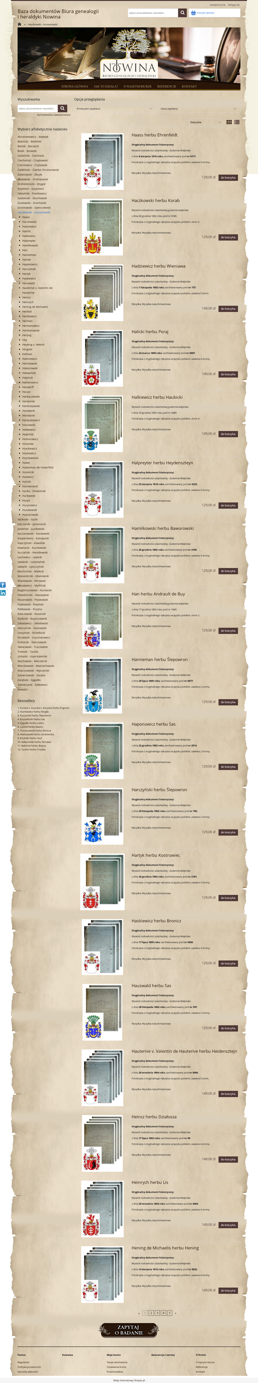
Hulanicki (28, 472)
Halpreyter (29, 240)
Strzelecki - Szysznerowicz (34, 637)
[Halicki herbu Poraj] (102, 358)
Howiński (28, 434)
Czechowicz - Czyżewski (32, 165)
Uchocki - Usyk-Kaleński (32, 656)
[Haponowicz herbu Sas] (102, 750)
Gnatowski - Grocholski (32, 203)
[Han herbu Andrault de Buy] (102, 620)
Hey (24, 340)
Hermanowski (30, 330)
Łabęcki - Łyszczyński (31, 566)
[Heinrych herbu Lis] (102, 1209)
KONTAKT (189, 86)
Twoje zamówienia (117, 1362)
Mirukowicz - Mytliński (32, 585)
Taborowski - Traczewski (33, 647)
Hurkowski (28, 496)
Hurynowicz (29, 505)
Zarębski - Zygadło (29, 680)
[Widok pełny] (236, 122)
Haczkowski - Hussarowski (34, 212)
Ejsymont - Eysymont (31, 188)
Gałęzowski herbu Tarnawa (36, 742)
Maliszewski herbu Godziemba (37, 734)
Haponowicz (30, 264)
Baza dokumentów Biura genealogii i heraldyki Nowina (58, 14)
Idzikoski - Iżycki (28, 519)
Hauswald (28, 283)
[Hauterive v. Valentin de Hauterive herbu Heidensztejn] (102, 1077)
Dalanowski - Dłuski (30, 174)
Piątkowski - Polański (30, 604)
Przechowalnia (115, 1371)
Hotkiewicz (29, 429)
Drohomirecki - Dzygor (32, 184)
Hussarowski (30, 514)
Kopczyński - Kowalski (31, 543)
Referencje (202, 1367)
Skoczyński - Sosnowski (32, 628)
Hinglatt (27, 349)
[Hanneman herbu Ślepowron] (102, 686)
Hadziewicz (29, 226)
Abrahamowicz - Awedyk (33, 137)
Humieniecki (30, 486)
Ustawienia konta (116, 1367)
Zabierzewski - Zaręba (31, 675)
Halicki (26, 231)
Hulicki (26, 481)
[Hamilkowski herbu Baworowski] (102, 555)
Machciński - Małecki (31, 571)
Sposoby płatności (28, 1371)
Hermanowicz (30, 325)
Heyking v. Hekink (33, 344)
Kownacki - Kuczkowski (32, 547)
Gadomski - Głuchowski (32, 198)
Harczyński (29, 269)
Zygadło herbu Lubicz (32, 723)
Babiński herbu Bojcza (33, 745)
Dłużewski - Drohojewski (33, 179)
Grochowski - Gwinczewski (34, 207)
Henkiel (27, 311)
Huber (26, 462)
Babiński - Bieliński (29, 141)
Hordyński (28, 401)
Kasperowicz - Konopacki (33, 538)
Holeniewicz (29, 359)
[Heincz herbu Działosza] (102, 1143)
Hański (26, 259)
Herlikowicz (29, 316)
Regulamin (23, 1362)
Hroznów (27, 444)
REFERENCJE (166, 86)
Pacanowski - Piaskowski (33, 599)
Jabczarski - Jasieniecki (32, 524)
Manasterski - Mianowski (33, 576)
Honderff (28, 387)
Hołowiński (29, 373)
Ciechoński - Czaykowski (33, 160)
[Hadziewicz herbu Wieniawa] (102, 292)
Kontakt (200, 1371)
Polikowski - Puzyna (30, 609)
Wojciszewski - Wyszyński (33, 670)
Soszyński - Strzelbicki (31, 633)
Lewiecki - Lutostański (31, 562)
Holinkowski (29, 363)
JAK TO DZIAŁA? (106, 86)
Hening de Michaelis (35, 307)
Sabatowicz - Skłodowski (33, 623)
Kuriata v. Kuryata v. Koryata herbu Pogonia (44, 708)
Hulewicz (28, 477)
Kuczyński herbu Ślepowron (35, 715)
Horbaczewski (31, 396)
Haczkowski (29, 222)
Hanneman (29, 255)
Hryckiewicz (29, 448)
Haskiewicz (29, 278)
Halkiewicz (29, 236)
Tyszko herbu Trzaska (33, 749)
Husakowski (29, 510)
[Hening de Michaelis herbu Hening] (102, 1274)
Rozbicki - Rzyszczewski (32, 618)
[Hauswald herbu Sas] (102, 1012)
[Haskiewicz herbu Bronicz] (102, 947)
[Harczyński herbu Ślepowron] (102, 816)
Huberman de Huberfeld (37, 467)
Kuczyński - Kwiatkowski (33, 552)
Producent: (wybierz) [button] (88, 108)
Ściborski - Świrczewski (32, 642)
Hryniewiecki (30, 458)
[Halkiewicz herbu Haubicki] (102, 423)
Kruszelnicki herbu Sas (32, 719)
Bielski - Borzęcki (28, 146)
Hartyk (26, 274)
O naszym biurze (205, 1362)
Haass (26, 217)
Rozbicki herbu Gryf (31, 738)
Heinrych (28, 302)
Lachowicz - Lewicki (30, 557)
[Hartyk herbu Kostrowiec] (102, 882)
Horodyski (28, 415)
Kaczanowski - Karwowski (33, 533)
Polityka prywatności (29, 1367)
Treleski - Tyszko (28, 651)
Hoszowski (28, 425)
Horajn (26, 392)
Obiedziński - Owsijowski (33, 595)
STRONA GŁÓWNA (74, 86)
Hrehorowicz (30, 439)
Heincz (26, 297)
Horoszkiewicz (31, 420)
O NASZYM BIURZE (138, 86)
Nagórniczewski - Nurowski (35, 590)
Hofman (27, 354)
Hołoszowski (30, 368)
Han (24, 250)
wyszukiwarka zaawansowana (53, 114)
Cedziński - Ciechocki (31, 155)
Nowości (23, 689)
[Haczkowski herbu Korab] (102, 227)
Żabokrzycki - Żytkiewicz (33, 684)
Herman (27, 321)
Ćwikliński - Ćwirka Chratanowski (38, 170)
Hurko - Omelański (34, 491)
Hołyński (27, 377)
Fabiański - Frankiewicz (32, 193)
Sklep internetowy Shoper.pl (129, 1380)
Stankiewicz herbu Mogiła (34, 711)
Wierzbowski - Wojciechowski (36, 666)
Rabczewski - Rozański (32, 614)
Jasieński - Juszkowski (31, 529)
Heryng (26, 335)
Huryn (26, 500)
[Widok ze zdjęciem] (229, 122)
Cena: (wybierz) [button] (169, 108)
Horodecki (28, 411)
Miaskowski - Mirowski (32, 581)
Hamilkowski (30, 245)
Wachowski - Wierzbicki (32, 661)
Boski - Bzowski (27, 151)
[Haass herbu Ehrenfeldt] (102, 161)
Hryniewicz (29, 453)
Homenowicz (30, 382)
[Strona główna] (20, 24)
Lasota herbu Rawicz (31, 726)
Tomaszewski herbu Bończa (35, 730)
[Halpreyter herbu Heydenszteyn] (102, 489)
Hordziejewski (31, 406)
